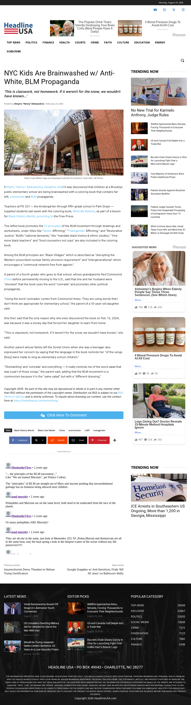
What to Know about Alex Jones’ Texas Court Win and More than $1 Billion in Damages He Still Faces (168, 229)
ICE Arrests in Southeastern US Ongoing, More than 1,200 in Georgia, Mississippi (158, 511)
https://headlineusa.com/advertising (36, 400)
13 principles (52, 226)
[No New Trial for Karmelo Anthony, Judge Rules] (159, 92)
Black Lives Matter (46, 430)
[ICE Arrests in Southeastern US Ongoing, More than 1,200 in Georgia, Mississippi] (159, 488)
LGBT (87, 430)
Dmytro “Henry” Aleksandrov (24, 187)
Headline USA (53, 187)
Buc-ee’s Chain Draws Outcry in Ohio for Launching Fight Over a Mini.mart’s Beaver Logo (169, 160)
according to (45, 216)
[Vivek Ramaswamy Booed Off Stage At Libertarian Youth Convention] (12, 608)
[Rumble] (164, 10)
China (8, 279)
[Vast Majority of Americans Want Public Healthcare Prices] (139, 178)
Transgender (76, 231)
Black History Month (22, 216)
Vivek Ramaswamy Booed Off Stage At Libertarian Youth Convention (41, 608)
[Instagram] (183, 10)
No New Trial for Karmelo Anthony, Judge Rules (152, 112)
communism (74, 430)
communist (17, 196)
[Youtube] (155, 10)
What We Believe (84, 211)
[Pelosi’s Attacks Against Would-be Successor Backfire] (139, 194)
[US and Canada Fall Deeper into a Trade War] (139, 145)
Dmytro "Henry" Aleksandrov (29, 103)
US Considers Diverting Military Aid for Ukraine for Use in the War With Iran (41, 627)
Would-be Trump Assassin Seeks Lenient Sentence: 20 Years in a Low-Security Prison (41, 646)
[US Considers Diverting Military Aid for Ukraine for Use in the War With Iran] (12, 627)
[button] (182, 60)
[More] (115, 440)
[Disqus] (63, 507)
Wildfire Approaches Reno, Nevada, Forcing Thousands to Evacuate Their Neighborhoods (168, 127)
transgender (99, 430)
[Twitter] (174, 10)
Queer (47, 231)
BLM (34, 196)
